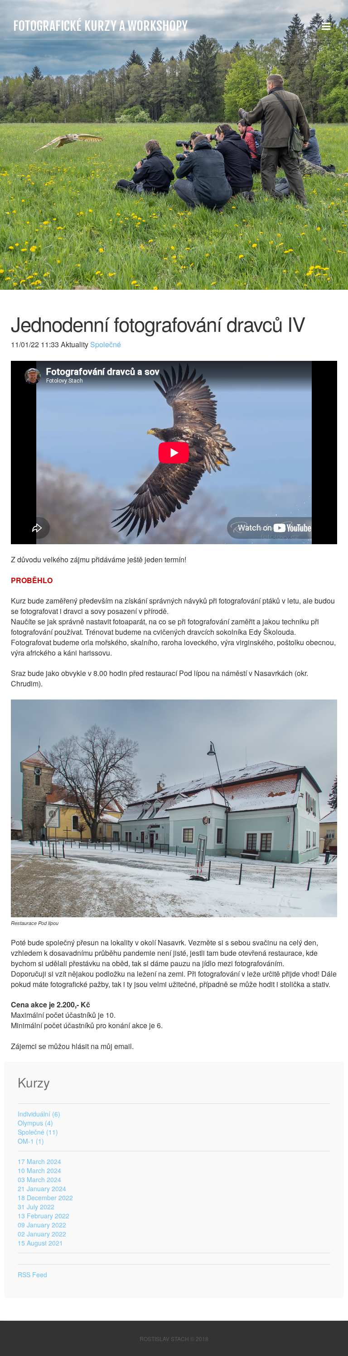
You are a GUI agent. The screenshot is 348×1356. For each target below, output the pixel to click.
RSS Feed (32, 1274)
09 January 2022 (42, 1224)
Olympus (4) (35, 1122)
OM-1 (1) (31, 1140)
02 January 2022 (42, 1233)
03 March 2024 (39, 1179)
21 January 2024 (42, 1188)
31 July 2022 (36, 1206)
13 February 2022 (43, 1215)
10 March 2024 (39, 1170)
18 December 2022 (45, 1197)
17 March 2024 (39, 1161)
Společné (104, 344)
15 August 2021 (40, 1242)
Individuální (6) (39, 1113)
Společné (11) (38, 1131)
